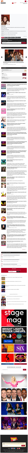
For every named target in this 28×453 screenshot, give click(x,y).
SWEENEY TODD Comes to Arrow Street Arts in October (16, 117)
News (9, 37)
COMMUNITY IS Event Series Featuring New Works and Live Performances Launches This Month (17, 85)
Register (21, 1)
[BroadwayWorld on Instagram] (13, 448)
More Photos (23, 66)
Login (23, 1)
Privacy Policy (21, 451)
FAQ (19, 37)
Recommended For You (4, 275)
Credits (13, 37)
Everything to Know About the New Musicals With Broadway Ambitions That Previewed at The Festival (13, 415)
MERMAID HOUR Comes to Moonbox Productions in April (16, 100)
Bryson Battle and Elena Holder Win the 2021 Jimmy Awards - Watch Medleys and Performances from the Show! (16, 225)
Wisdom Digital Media (12, 451)
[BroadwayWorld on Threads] (17, 448)
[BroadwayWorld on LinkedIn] (14, 448)
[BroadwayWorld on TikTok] (16, 448)
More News (23, 249)
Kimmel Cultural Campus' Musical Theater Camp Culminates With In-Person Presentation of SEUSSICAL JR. (17, 217)
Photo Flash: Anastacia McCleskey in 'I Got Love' (10, 64)
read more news (25, 36)
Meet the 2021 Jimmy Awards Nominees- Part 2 (15, 241)
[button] (25, 1)
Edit (16, 37)
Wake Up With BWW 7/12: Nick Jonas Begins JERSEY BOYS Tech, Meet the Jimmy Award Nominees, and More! (16, 235)
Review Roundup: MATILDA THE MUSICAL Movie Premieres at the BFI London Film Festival (16, 167)
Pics (5, 37)
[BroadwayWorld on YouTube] (19, 448)
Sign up (25, 369)
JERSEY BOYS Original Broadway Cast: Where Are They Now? (9, 401)
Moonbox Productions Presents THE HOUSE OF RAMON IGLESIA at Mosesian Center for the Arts (16, 124)
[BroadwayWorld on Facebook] (11, 448)
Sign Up (18, 271)
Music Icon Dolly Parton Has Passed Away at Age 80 (8, 387)
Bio (2, 37)
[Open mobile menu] (27, 1)
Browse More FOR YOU (13, 294)
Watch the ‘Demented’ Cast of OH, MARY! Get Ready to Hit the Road (14, 296)
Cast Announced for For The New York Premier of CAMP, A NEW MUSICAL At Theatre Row (17, 202)
